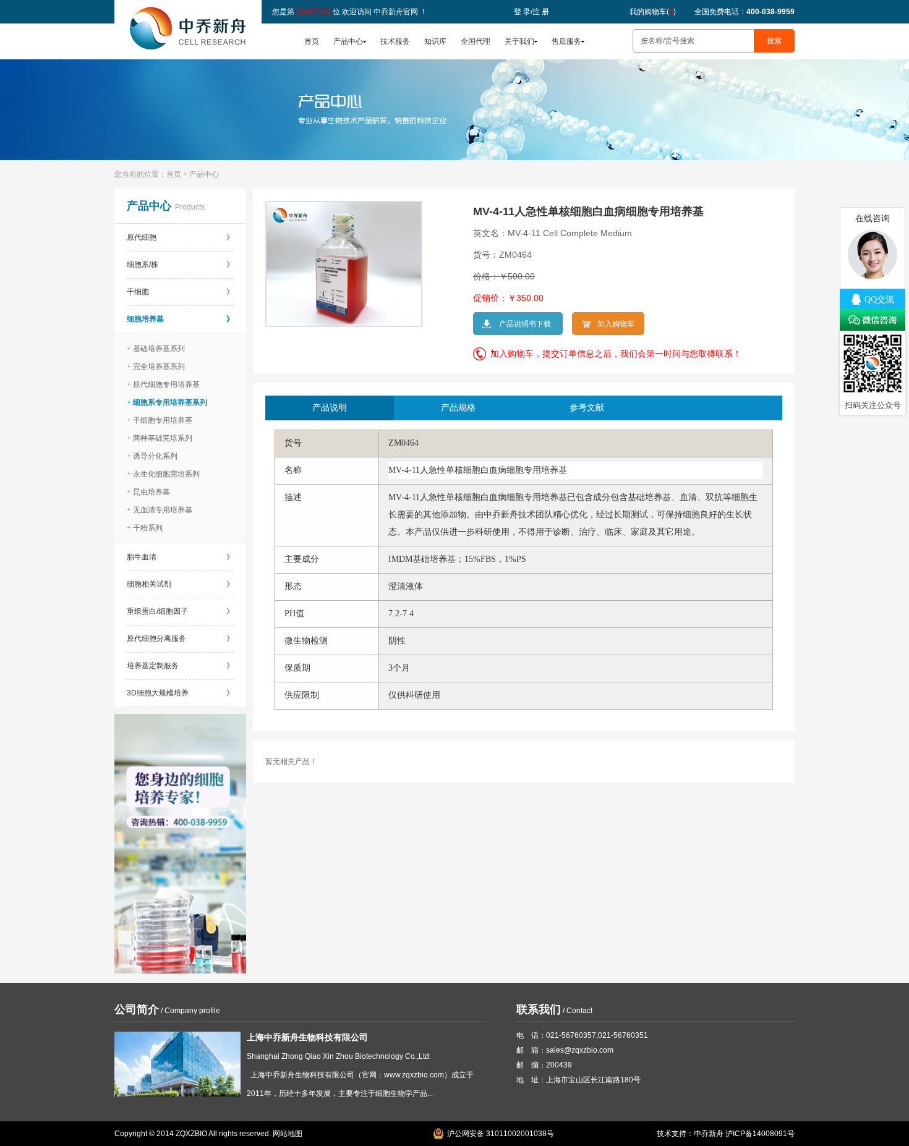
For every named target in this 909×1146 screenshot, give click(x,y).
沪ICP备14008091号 (760, 1133)
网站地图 (287, 1133)
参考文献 (587, 407)
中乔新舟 (708, 1133)
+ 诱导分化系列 (152, 456)
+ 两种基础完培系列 (159, 438)
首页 (311, 41)
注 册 (540, 11)
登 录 (522, 11)
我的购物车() (652, 11)
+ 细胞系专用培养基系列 (167, 402)
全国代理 (475, 41)
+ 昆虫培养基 (148, 492)
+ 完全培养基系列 (156, 366)
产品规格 (458, 407)
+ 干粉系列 (145, 528)
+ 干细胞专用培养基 (159, 420)
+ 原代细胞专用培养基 (163, 384)
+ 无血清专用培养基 (159, 510)
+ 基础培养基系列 (156, 348)
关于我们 (519, 41)
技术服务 (395, 41)
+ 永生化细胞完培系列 (163, 474)
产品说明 (329, 407)
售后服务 (566, 41)
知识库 (435, 41)
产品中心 (348, 41)
